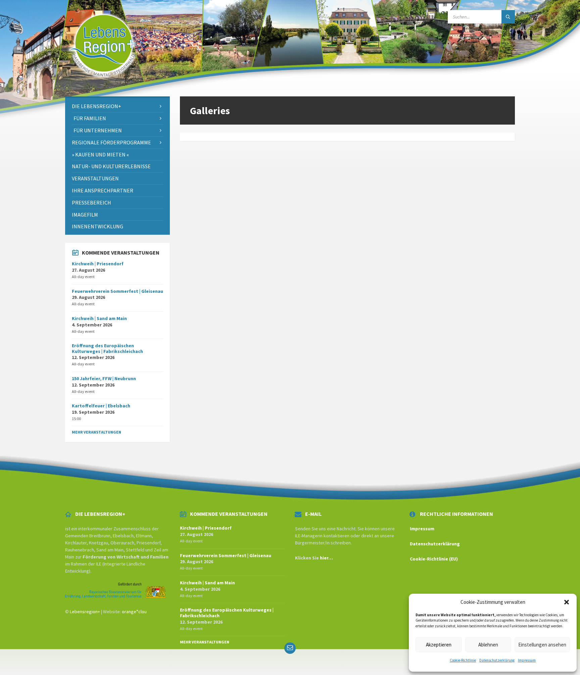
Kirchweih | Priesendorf (98, 264)
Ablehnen (488, 644)
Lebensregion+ (85, 612)
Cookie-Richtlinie (463, 660)
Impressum (527, 660)
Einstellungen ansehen (542, 644)
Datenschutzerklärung (497, 660)
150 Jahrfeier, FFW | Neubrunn (104, 378)
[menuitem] (117, 106)
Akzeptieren (438, 644)
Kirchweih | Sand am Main (99, 318)
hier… (326, 558)
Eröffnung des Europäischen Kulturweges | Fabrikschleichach (107, 348)
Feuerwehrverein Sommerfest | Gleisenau (117, 291)
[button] (566, 602)
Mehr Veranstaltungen (96, 432)
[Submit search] (508, 17)
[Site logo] (102, 83)
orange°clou (134, 612)
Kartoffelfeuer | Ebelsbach (101, 406)
